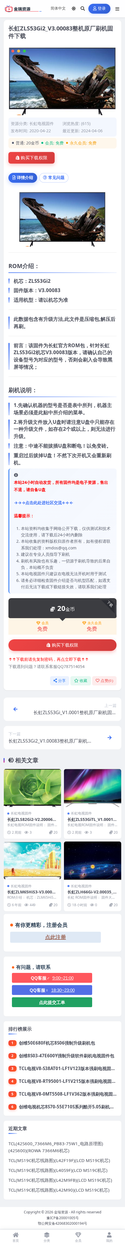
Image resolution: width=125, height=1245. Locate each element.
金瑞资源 (61, 1212)
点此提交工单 (52, 1002)
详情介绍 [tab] (25, 177)
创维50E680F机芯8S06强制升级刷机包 (57, 1043)
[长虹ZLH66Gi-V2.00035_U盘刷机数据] (92, 861)
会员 (45, 623)
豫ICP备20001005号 (63, 1217)
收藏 (84, 680)
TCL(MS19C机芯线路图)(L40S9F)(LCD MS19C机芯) (58, 1170)
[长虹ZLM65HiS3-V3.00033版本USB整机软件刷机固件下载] (32, 861)
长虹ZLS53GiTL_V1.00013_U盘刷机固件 (92, 822)
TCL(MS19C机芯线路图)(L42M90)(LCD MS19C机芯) (59, 1190)
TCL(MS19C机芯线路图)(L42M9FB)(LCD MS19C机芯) (60, 1180)
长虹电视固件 (41, 123)
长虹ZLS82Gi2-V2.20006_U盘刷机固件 (32, 822)
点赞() (107, 680)
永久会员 (94, 623)
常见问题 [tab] (56, 177)
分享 (62, 680)
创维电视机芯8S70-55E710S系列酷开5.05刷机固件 (69, 1107)
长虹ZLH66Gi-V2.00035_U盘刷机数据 (91, 894)
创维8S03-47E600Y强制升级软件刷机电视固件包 (66, 1055)
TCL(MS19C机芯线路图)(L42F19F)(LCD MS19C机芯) (59, 1160)
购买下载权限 (34, 157)
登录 (102, 8)
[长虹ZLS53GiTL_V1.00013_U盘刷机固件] (92, 788)
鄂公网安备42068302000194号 (62, 1223)
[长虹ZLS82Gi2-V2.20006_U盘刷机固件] (32, 788)
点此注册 (55, 937)
